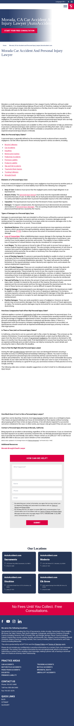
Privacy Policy (40, 644)
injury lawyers (38, 418)
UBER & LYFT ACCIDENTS (46, 672)
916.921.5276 (9, 691)
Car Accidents (10, 148)
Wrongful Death (10, 175)
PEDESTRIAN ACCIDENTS (10, 670)
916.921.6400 (12, 684)
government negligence (39, 338)
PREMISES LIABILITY (9, 675)
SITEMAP (4, 702)
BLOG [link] (3, 699)
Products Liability (11, 163)
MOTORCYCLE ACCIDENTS (11, 667)
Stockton (9, 581)
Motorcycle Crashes (12, 154)
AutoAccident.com (12, 555)
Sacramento (10, 559)
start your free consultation (19, 31)
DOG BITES (5, 672)
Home (4, 45)
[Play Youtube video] (37, 391)
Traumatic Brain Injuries (13, 169)
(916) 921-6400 (10, 566)
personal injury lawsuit (28, 195)
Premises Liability (11, 160)
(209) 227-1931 (46, 566)
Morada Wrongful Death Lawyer (13, 448)
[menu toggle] (65, 6)
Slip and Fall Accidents (13, 166)
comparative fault (29, 314)
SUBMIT (37, 523)
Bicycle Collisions (11, 145)
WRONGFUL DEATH (44, 670)
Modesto (45, 559)
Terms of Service (54, 644)
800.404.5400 (13, 688)
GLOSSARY (5, 705)
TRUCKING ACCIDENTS (45, 664)
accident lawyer (19, 352)
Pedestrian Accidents (12, 157)
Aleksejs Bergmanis (33, 440)
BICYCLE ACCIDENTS (45, 667)
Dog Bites (8, 151)
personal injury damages (25, 207)
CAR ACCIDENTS (7, 664)
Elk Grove (45, 581)
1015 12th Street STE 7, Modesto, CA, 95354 (53, 563)
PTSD (19, 231)
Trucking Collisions (11, 172)
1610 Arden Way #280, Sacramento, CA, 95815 (18, 563)
